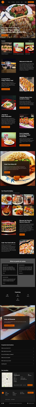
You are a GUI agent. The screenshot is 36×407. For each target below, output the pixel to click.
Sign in (26, 2)
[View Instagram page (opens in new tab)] (3, 403)
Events (6, 394)
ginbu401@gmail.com (24, 379)
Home (6, 392)
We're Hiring (22, 393)
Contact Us (14, 393)
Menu (9, 2)
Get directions (29, 375)
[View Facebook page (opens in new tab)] (1, 403)
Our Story (13, 2)
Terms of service (7, 399)
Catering (14, 394)
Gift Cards (17, 2)
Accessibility (13, 399)
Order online (30, 385)
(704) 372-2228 (23, 378)
